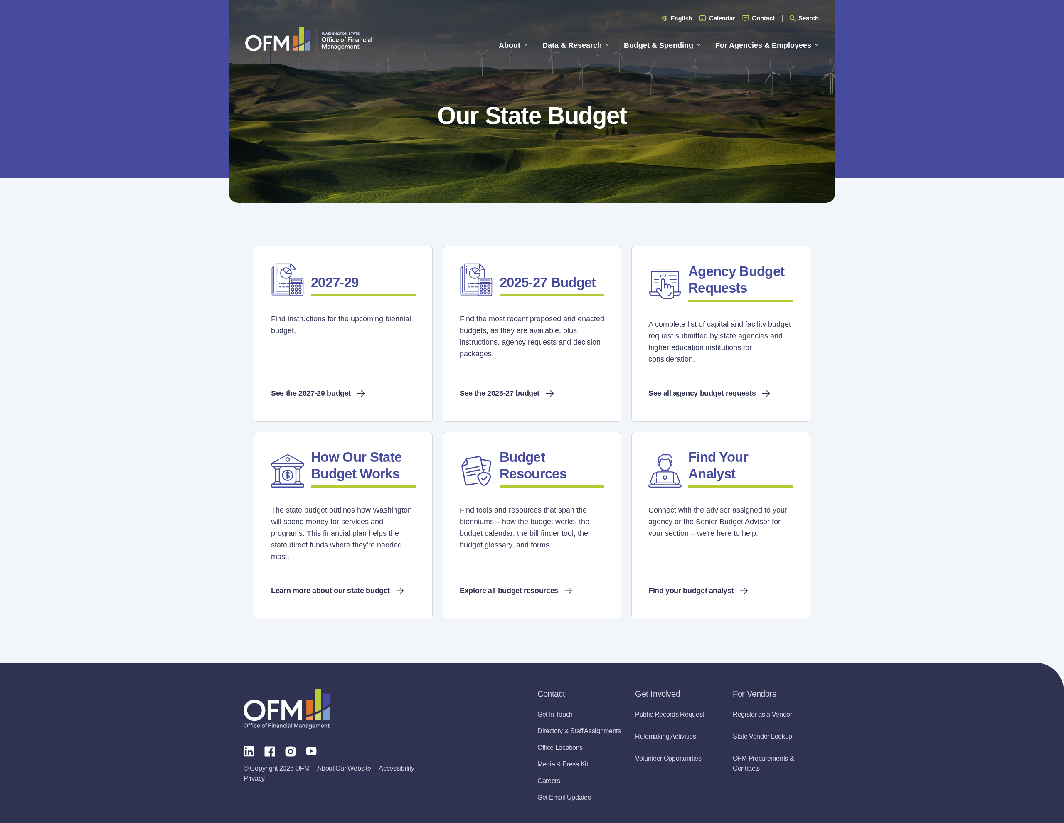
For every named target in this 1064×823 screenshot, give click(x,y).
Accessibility (396, 768)
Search (808, 18)
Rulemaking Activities (665, 736)
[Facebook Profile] (269, 750)
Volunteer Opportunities (668, 758)
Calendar (722, 18)
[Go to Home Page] (308, 39)
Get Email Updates (564, 797)
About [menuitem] (509, 45)
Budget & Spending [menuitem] (658, 45)
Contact (763, 18)
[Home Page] (287, 709)
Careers (548, 780)
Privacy (254, 778)
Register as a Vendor (762, 714)
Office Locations (560, 747)
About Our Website (344, 768)
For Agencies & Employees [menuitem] (763, 45)
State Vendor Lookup (762, 736)
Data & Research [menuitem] (572, 45)
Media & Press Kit (562, 764)
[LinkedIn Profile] (249, 751)
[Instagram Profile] (290, 750)
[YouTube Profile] (311, 750)
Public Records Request (669, 714)
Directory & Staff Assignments (579, 730)
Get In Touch (555, 714)
